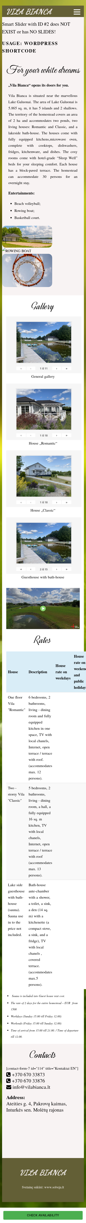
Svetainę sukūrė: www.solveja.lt (43, 1187)
